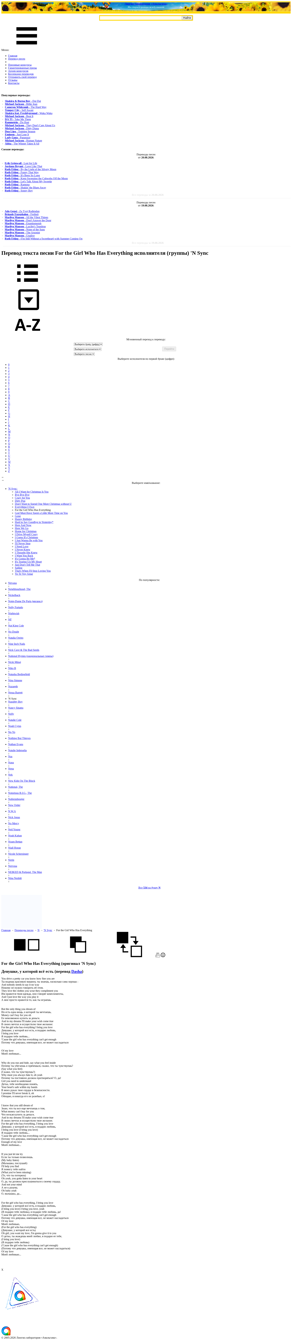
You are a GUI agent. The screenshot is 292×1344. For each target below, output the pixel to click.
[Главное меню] (26, 46)
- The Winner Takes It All (22, 143)
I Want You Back (24, 555)
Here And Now (23, 525)
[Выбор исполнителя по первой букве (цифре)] (27, 336)
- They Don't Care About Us (30, 125)
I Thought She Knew (26, 552)
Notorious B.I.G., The (20, 793)
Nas (10, 756)
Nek (10, 774)
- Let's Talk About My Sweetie (28, 181)
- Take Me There (18, 119)
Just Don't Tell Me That (27, 564)
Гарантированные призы (22, 67)
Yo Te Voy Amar (24, 573)
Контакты (13, 83)
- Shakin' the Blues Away (25, 187)
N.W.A (12, 811)
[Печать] (157, 956)
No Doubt (13, 631)
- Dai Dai (23, 101)
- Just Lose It (17, 134)
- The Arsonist (22, 232)
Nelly (11, 713)
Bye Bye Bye (22, 494)
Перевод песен (16, 58)
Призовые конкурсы (20, 64)
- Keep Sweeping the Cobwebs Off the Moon (36, 178)
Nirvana (12, 583)
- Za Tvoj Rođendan (22, 211)
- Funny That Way (22, 172)
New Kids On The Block (21, 780)
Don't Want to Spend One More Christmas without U (43, 503)
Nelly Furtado (15, 607)
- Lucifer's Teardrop (25, 226)
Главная (12, 55)
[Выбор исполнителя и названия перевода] (27, 284)
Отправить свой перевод (22, 77)
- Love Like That (23, 166)
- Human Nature (23, 140)
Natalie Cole (14, 719)
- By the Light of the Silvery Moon (30, 169)
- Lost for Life (21, 163)
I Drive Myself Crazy (26, 534)
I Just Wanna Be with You (29, 540)
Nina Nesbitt (15, 878)
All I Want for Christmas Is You (31, 491)
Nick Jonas (14, 817)
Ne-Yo (11, 732)
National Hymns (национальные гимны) (30, 656)
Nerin (11, 859)
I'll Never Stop (22, 543)
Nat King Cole (16, 625)
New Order (14, 805)
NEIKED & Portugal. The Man (25, 872)
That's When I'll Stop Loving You (33, 570)
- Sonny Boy (19, 190)
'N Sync (48, 930)
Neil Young (14, 829)
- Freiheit (22, 214)
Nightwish (13, 613)
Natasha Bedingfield (19, 674)
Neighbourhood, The (19, 589)
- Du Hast (17, 122)
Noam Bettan (15, 841)
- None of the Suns (25, 229)
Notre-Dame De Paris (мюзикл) (25, 601)
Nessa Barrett (15, 692)
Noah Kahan (15, 835)
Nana (11, 762)
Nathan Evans (15, 744)
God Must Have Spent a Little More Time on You (41, 513)
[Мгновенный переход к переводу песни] (27, 310)
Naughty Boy (15, 701)
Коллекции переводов (21, 74)
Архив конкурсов (18, 70)
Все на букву (149, 887)
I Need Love (21, 546)
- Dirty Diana (22, 128)
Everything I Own (24, 506)
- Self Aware (19, 110)
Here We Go (21, 528)
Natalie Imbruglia (17, 750)
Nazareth (13, 686)
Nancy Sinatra (15, 707)
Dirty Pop (20, 500)
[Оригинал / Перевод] (129, 956)
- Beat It (19, 116)
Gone (18, 516)
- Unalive (20, 235)
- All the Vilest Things (26, 217)
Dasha (76, 971)
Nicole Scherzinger (18, 853)
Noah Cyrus (14, 726)
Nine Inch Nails (16, 643)
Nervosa (12, 866)
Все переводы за (148, 194)
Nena (11, 768)
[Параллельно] (26, 956)
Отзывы (12, 80)
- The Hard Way (25, 107)
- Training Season (20, 131)
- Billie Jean (21, 104)
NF (10, 619)
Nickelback (14, 595)
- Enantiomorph (23, 223)
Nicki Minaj (14, 662)
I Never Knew (22, 549)
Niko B (12, 668)
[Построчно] (78, 956)
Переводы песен (24, 930)
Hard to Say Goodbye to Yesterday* (34, 522)
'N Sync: (12, 488)
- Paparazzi (17, 137)
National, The (15, 786)
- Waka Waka (28, 113)
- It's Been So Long (22, 175)
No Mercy (13, 823)
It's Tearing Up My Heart (28, 561)
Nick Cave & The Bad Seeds (23, 650)
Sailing (18, 567)
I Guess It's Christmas (26, 537)
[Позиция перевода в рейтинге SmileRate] (163, 956)
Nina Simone (15, 680)
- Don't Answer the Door (28, 220)
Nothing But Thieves (19, 738)
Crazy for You (22, 497)
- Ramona (17, 184)
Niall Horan (14, 847)
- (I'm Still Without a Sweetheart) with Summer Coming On (43, 238)
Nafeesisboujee (16, 799)
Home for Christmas (25, 531)
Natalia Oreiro (15, 637)
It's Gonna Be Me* (25, 558)
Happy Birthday (23, 519)
